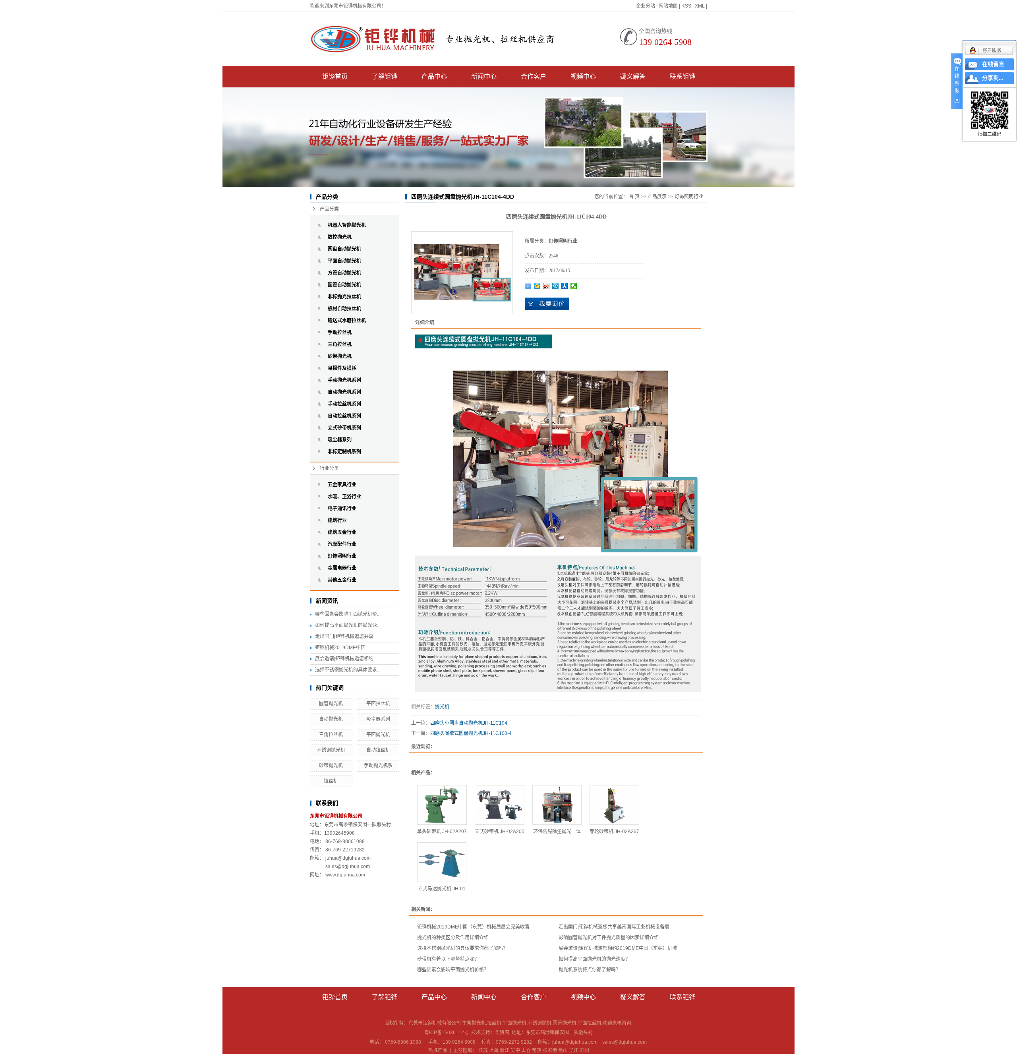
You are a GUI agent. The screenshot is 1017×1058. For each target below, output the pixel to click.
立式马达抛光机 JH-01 (442, 889)
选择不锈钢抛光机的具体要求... (348, 670)
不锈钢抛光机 (331, 750)
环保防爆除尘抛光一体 (557, 831)
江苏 (483, 1050)
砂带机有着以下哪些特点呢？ (448, 959)
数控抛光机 (340, 237)
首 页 (634, 196)
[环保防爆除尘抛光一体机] (557, 805)
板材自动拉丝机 (344, 308)
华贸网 (502, 1032)
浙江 (504, 1050)
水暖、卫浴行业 (344, 496)
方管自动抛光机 (344, 273)
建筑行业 (337, 520)
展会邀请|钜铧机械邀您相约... (346, 658)
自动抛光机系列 (344, 392)
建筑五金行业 (342, 532)
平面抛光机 (378, 734)
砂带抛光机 (340, 356)
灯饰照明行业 (342, 556)
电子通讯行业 (342, 508)
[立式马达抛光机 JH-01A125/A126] (441, 862)
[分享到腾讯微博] (555, 286)
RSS (686, 6)
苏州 (584, 1050)
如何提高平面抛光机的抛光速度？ (594, 959)
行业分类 (329, 468)
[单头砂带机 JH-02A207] (442, 805)
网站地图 (668, 6)
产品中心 (434, 76)
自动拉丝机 (378, 750)
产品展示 (657, 196)
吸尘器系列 (340, 440)
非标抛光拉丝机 (344, 297)
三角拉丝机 (340, 344)
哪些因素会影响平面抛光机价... (348, 614)
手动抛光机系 (378, 765)
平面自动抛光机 (344, 261)
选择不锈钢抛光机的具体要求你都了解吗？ (462, 948)
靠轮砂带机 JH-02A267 (614, 831)
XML (700, 6)
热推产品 (437, 1050)
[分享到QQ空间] (537, 286)
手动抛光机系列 (344, 380)
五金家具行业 (342, 484)
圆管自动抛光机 (344, 285)
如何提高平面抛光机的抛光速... (348, 625)
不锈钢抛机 (539, 1023)
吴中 (515, 1050)
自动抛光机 (331, 719)
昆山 (563, 1050)
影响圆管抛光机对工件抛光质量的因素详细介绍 (609, 937)
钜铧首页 (335, 76)
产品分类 (329, 209)
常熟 (536, 1050)
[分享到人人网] (564, 286)
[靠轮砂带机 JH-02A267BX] (614, 805)
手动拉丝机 (340, 332)
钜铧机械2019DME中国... (342, 647)
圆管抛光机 (331, 703)
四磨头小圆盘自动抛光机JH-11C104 (468, 723)
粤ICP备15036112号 (446, 1032)
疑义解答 (633, 76)
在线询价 (547, 304)
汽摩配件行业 (342, 544)
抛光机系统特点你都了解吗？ (590, 970)
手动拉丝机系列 (344, 404)
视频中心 (583, 76)
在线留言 (993, 64)
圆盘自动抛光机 (344, 249)
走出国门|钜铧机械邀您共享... (346, 636)
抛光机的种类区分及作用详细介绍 (453, 937)
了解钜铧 (384, 76)
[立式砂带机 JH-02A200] (499, 805)
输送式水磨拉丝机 (347, 320)
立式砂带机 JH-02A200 (499, 831)
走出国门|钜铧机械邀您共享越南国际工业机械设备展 (614, 927)
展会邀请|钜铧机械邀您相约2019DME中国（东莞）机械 (618, 948)
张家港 (550, 1050)
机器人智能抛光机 (347, 225)
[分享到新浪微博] (546, 286)
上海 (494, 1050)
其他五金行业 (342, 580)
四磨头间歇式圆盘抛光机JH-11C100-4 (471, 733)
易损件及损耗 (342, 368)
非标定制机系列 (344, 452)
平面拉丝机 (378, 703)
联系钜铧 (682, 76)
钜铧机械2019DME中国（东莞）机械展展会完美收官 (473, 927)
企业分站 (645, 6)
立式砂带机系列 (344, 428)
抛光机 (442, 707)
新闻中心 (484, 76)
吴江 (573, 1050)
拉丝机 (331, 781)
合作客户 (533, 76)
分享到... (992, 78)
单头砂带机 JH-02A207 (442, 831)
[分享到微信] (573, 286)
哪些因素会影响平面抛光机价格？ (453, 970)
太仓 (526, 1050)
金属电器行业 (342, 568)
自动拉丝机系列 (344, 416)
